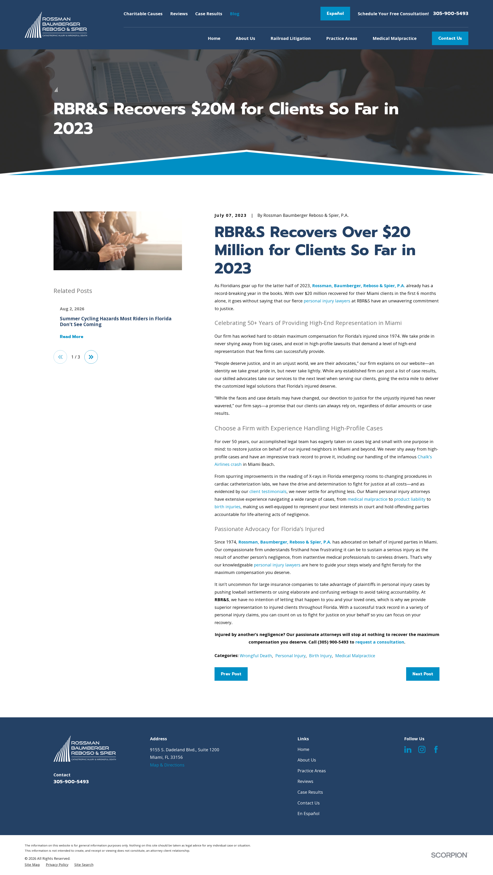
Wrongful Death (256, 655)
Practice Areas (312, 770)
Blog (234, 13)
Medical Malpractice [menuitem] (395, 38)
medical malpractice (367, 499)
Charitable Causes (143, 13)
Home (303, 749)
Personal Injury (290, 655)
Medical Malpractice (355, 655)
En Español (308, 813)
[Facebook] (435, 749)
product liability (409, 499)
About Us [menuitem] (245, 38)
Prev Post (231, 674)
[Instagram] (421, 749)
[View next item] (91, 357)
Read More (71, 336)
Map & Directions (167, 765)
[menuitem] (32, 864)
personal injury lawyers (327, 301)
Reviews (179, 13)
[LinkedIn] (407, 749)
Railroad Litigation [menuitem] (291, 38)
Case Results (208, 13)
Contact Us (450, 38)
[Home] (56, 24)
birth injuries (228, 506)
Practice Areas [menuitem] (341, 38)
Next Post (423, 674)
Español (335, 13)
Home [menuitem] (214, 38)
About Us (307, 760)
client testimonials (268, 491)
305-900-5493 (450, 13)
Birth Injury (320, 655)
